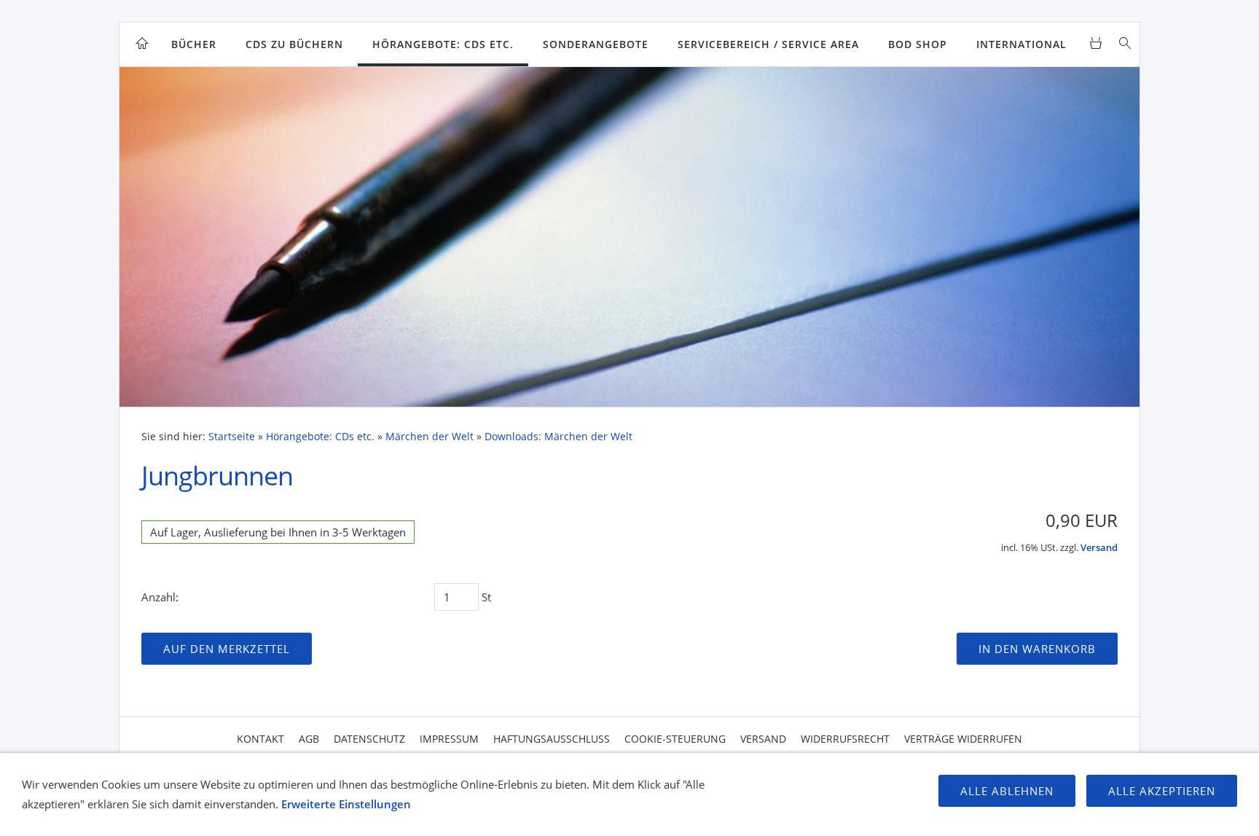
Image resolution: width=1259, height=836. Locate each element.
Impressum (449, 739)
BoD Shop (917, 44)
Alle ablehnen (1007, 791)
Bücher (193, 44)
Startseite (231, 436)
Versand (1099, 548)
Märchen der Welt (429, 436)
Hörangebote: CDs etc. (443, 44)
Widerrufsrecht (845, 739)
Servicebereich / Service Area (768, 44)
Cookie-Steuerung (675, 739)
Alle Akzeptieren (1161, 791)
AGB (309, 739)
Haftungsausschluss (551, 739)
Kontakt (260, 739)
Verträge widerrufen (963, 739)
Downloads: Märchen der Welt (558, 436)
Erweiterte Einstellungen (346, 804)
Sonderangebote (595, 44)
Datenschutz (369, 739)
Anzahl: (160, 597)
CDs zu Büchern (294, 44)
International (1021, 44)
